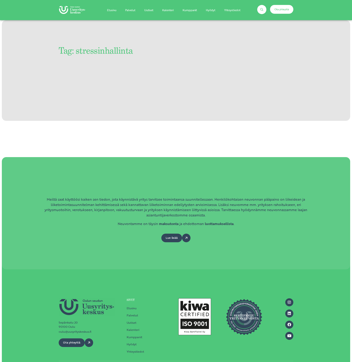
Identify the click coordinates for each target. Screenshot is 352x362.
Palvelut (130, 10)
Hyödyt (210, 10)
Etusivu (111, 10)
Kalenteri (168, 10)
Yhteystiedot (232, 10)
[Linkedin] (289, 313)
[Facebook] (289, 325)
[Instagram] (289, 302)
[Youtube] (289, 336)
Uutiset (148, 10)
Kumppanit (190, 10)
